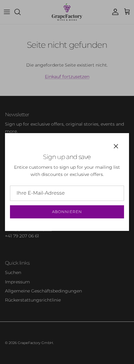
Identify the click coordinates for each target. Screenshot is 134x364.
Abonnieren (67, 211)
